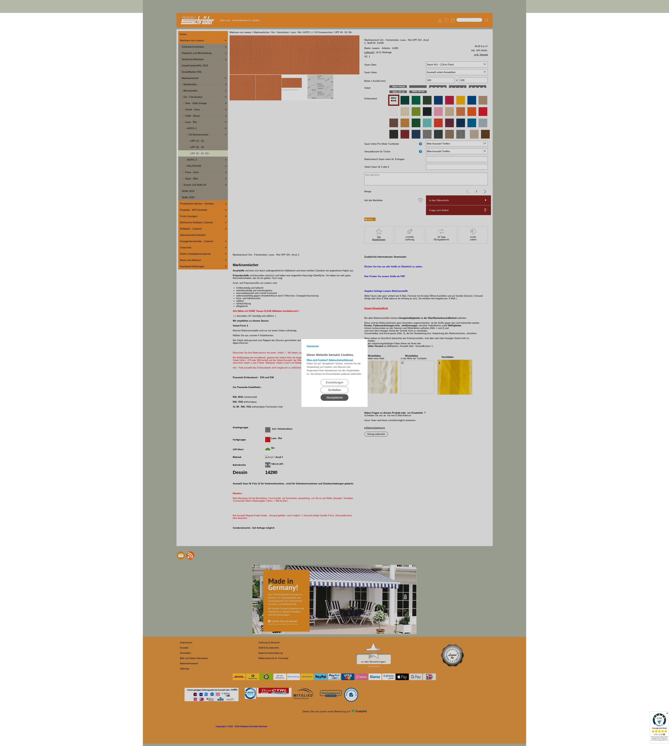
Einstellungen (334, 382)
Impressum (313, 346)
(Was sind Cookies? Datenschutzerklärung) (330, 360)
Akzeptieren (334, 397)
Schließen (334, 390)
